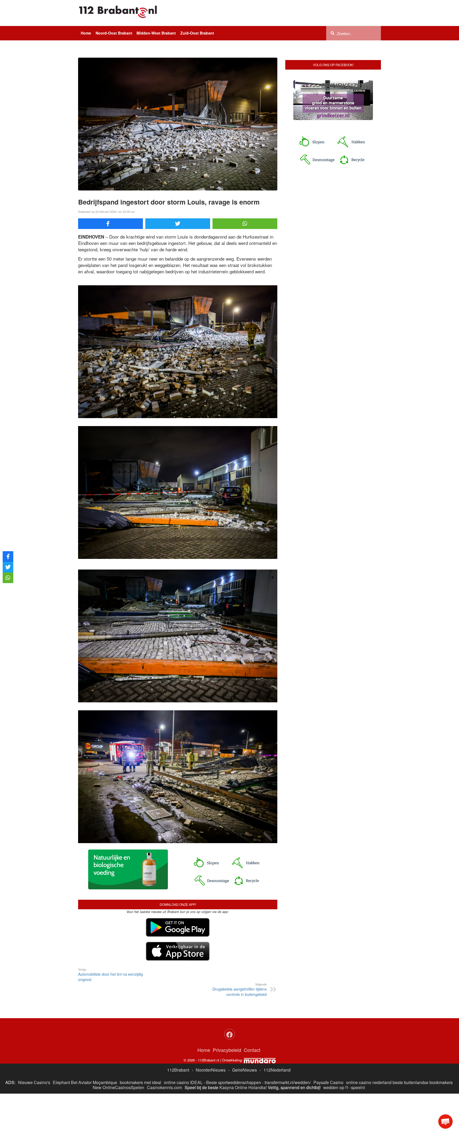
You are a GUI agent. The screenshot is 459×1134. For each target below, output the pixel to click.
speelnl (358, 1087)
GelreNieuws (244, 1070)
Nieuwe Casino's (34, 1082)
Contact (252, 1049)
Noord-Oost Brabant (114, 33)
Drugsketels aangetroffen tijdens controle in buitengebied (239, 989)
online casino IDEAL (183, 1082)
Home (86, 33)
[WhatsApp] (244, 223)
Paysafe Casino (328, 1082)
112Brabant (178, 1070)
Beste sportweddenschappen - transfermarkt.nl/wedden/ (258, 1082)
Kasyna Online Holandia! (243, 1087)
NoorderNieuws (211, 1070)
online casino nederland (369, 1082)
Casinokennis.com (164, 1087)
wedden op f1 (336, 1087)
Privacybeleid (227, 1049)
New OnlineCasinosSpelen (118, 1087)
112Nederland (277, 1070)
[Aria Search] (332, 33)
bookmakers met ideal (140, 1082)
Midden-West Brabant (156, 33)
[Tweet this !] (177, 223)
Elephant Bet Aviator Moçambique (85, 1082)
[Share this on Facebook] (110, 223)
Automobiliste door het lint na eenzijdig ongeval (110, 974)
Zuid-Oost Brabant (197, 33)
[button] (445, 1121)
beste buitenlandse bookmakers (423, 1082)
